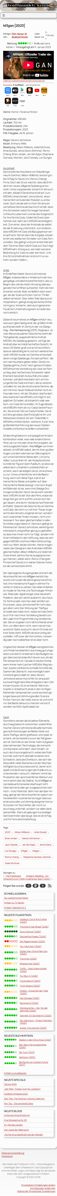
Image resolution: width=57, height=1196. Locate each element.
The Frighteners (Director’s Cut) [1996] (14, 877)
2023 (7, 832)
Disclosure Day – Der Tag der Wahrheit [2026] (34, 1009)
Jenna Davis (45, 844)
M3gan (24, 850)
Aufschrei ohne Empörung (17, 1115)
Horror (20, 33)
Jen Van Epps (28, 844)
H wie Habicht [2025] (30, 980)
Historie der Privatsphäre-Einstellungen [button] (36, 1191)
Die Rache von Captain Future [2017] (33, 1063)
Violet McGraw (12, 863)
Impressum (7, 1156)
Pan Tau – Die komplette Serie (18, 1103)
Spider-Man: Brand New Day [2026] (34, 952)
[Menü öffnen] (4, 15)
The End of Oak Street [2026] (34, 926)
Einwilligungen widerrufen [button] (42, 1188)
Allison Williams (22, 832)
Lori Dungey (10, 850)
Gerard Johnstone (31, 838)
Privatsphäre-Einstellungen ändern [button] (38, 1184)
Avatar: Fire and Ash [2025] (33, 1027)
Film (14, 33)
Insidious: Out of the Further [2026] (33, 920)
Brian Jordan (11, 838)
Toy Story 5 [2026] (29, 975)
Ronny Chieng (12, 856)
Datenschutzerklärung (13, 1153)
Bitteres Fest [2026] (30, 963)
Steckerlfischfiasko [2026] (33, 936)
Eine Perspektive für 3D (15, 1120)
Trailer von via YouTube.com (24, 80)
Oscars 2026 (10, 1084)
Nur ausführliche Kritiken (16, 897)
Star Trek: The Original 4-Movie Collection (24, 1098)
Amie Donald (40, 832)
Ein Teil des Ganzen (13, 1124)
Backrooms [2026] (29, 1003)
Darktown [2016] (27, 1057)
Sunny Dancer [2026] (30, 931)
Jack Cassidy (11, 844)
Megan (35, 850)
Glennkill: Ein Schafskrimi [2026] (36, 1015)
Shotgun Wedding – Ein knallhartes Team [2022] (38, 877)
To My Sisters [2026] (30, 985)
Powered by (8, 85)
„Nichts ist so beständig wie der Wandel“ (23, 1134)
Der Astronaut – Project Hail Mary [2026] (36, 1022)
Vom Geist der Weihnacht (16, 1129)
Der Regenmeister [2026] (32, 941)
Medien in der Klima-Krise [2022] (35, 1039)
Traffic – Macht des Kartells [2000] (33, 970)
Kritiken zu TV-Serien (14, 902)
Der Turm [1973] (27, 1052)
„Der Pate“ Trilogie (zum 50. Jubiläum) (22, 1088)
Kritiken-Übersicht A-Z (15, 907)
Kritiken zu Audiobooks (15, 1073)
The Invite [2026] (28, 958)
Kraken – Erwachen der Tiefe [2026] (34, 992)
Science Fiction (20, 36)
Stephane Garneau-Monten (37, 856)
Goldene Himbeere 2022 (16, 1093)
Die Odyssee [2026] (29, 998)
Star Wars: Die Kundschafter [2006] (33, 1046)
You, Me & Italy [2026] (30, 946)
